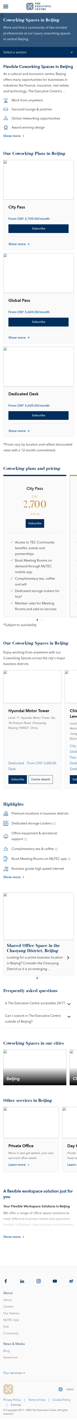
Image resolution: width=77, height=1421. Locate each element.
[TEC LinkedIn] (22, 1281)
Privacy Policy (12, 1400)
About (7, 1300)
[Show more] (6, 6)
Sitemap (15, 1404)
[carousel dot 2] (40, 619)
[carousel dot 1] (37, 619)
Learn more (17, 1164)
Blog (6, 1350)
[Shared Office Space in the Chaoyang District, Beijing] (38, 957)
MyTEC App (11, 1320)
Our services (12, 1373)
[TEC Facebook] (5, 1281)
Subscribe (38, 228)
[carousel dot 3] (43, 619)
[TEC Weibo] (71, 1281)
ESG (6, 1326)
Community (10, 1333)
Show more (12, 136)
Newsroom (10, 1357)
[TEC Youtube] (54, 1281)
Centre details (40, 779)
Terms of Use (36, 1400)
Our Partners (11, 1313)
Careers (8, 1306)
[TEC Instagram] (38, 1281)
